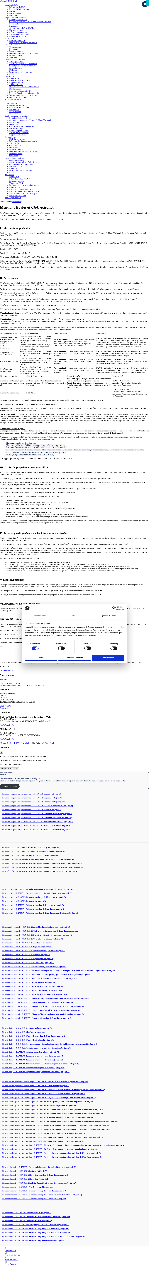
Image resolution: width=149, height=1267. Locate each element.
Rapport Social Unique (17, 36)
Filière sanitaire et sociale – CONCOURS (36, 927)
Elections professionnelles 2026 (20, 91)
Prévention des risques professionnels (23, 43)
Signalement (13, 57)
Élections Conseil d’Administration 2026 (24, 93)
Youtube (10, 670)
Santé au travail (10, 39)
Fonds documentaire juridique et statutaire (24, 53)
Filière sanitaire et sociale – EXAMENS (46, 998)
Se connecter (16, 202)
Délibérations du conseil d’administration (24, 87)
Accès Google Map (7, 725)
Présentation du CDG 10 (18, 7)
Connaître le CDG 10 (12, 5)
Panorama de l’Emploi (17, 97)
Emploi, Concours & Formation (16, 18)
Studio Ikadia (50, 743)
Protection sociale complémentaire (21, 72)
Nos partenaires (15, 13)
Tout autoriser (108, 658)
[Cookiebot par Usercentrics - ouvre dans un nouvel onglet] (114, 608)
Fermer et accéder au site (9, 768)
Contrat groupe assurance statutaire (22, 66)
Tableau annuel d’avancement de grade (23, 95)
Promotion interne (15, 55)
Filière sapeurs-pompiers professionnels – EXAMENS (37, 822)
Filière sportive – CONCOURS (26, 1213)
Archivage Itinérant (16, 62)
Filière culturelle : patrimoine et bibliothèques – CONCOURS (45, 1082)
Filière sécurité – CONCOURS (31, 847)
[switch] (61, 648)
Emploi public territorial (18, 20)
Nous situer (13, 15)
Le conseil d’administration (19, 9)
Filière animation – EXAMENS (37, 893)
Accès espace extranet (13, 99)
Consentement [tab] (40, 616)
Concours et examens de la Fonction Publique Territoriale (30, 22)
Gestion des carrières (12, 45)
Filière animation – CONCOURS (37, 889)
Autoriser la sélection (74, 658)
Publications (9, 76)
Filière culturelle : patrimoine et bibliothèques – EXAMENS (48, 1102)
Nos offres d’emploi (16, 30)
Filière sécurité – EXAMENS (38, 859)
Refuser (41, 658)
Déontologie (13, 49)
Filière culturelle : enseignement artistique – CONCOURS (56, 1125)
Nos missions (14, 11)
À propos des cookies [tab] (109, 616)
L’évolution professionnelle (19, 32)
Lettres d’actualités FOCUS (19, 80)
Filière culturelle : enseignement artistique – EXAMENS (63, 1145)
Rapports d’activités (16, 83)
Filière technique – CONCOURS (27, 1028)
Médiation (13, 70)
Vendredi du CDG (16, 85)
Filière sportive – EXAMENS (35, 1225)
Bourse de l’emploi (16, 24)
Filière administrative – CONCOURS (24, 1171)
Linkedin (3, 670)
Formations (13, 26)
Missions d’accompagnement (15, 59)
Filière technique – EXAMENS (30, 1052)
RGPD (11, 74)
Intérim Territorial (15, 68)
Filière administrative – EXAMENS (39, 1167)
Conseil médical (15, 47)
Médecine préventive (17, 41)
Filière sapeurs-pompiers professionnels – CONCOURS (31, 794)
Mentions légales (6, 743)
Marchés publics (15, 89)
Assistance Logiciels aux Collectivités (23, 64)
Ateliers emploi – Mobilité (19, 34)
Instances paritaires (16, 51)
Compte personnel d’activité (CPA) (22, 28)
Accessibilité (25, 743)
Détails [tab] (74, 616)
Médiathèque (14, 78)
